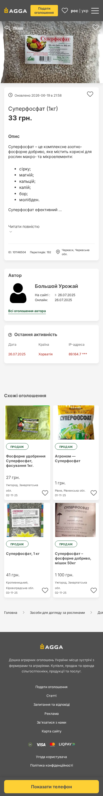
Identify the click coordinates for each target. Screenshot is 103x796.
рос (74, 10)
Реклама (51, 714)
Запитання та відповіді (52, 704)
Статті (51, 696)
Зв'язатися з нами (51, 722)
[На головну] (15, 10)
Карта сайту (52, 731)
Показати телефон (51, 786)
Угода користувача (51, 757)
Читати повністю (24, 226)
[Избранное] (65, 10)
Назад (18, 28)
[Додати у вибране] (95, 27)
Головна (10, 612)
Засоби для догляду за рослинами (57, 612)
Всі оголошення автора (27, 311)
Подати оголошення (44, 10)
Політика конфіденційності (51, 765)
